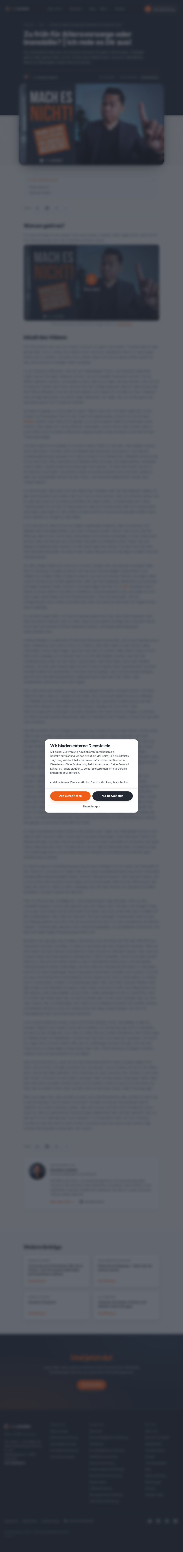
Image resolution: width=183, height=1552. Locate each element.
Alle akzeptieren (70, 796)
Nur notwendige (112, 796)
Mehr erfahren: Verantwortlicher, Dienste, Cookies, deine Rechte (89, 782)
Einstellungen (91, 806)
